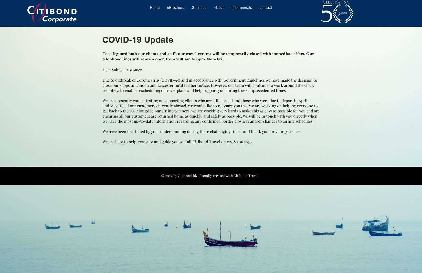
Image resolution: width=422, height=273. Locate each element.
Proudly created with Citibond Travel (229, 175)
